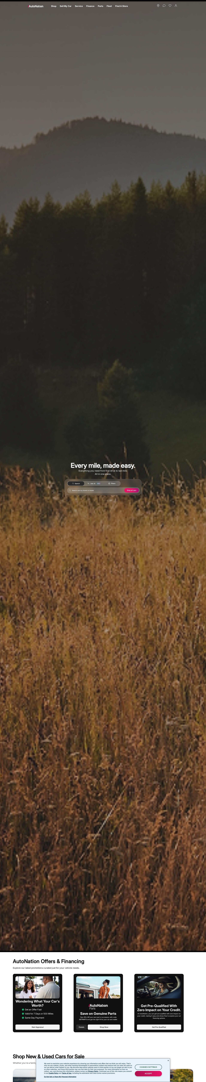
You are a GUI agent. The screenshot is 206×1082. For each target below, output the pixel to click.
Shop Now (104, 1027)
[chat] (164, 5)
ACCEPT (148, 1073)
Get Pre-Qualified (159, 1027)
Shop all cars (131, 490)
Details (81, 1027)
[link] (38, 6)
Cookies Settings (148, 1067)
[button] (53, 6)
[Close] (168, 1060)
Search (77, 483)
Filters (113, 483)
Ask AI (93, 483)
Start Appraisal (38, 1027)
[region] (103, 1070)
